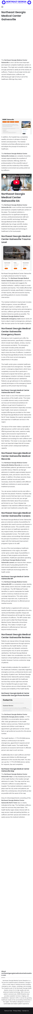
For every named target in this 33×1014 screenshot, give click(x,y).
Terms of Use (8, 1010)
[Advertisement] (16, 41)
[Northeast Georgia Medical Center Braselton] (16, 2)
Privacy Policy (17, 1010)
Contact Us (25, 1010)
